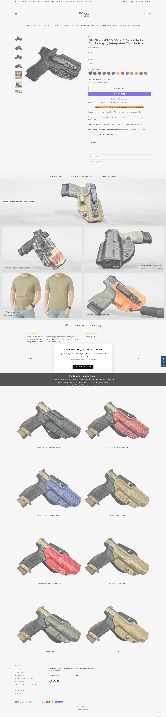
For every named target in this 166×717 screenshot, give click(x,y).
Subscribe (93, 359)
